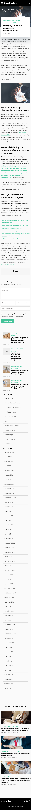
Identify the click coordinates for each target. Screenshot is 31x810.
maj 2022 (7, 656)
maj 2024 (7, 566)
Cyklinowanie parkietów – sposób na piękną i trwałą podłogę (19, 372)
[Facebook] (21, 801)
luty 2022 (7, 670)
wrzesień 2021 (9, 684)
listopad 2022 (9, 629)
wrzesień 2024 (9, 552)
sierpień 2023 (9, 597)
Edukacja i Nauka (10, 412)
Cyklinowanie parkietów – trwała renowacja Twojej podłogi (19, 386)
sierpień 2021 (8, 688)
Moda (6, 421)
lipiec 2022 (8, 647)
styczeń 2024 (9, 584)
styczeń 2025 (9, 538)
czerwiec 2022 (9, 652)
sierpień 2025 (9, 507)
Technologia (8, 435)
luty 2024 (7, 579)
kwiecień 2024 (9, 570)
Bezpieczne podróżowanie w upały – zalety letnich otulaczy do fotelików (15, 729)
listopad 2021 (8, 679)
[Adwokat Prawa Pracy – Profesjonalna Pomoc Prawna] (16, 742)
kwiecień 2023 (9, 611)
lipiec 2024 (8, 557)
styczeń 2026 (9, 484)
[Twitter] (24, 801)
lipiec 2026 (8, 457)
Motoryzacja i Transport (12, 425)
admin (4, 732)
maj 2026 (7, 466)
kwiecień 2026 (9, 470)
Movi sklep (10, 3)
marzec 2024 (9, 575)
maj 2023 (7, 606)
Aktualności (8, 20)
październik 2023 (10, 593)
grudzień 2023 (9, 588)
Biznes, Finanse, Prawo (12, 403)
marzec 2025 (8, 529)
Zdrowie (7, 444)
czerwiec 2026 (9, 461)
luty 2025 (7, 534)
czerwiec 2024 (9, 561)
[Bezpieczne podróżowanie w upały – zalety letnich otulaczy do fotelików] (16, 717)
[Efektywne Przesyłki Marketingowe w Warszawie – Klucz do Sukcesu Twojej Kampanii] (16, 767)
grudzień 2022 (9, 625)
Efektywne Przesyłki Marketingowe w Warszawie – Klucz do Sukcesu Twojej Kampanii (16, 780)
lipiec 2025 (8, 511)
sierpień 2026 (9, 452)
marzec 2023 (9, 615)
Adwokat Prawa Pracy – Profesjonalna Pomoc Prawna (15, 754)
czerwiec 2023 (9, 602)
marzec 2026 (8, 475)
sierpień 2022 (9, 643)
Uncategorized (9, 439)
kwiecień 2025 (9, 525)
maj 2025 (7, 520)
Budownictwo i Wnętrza (12, 407)
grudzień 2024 (9, 543)
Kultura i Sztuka (10, 416)
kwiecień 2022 (9, 661)
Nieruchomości (9, 430)
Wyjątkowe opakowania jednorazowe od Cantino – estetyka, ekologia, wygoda (19, 339)
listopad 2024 (9, 547)
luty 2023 (7, 620)
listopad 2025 (9, 493)
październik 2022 (10, 634)
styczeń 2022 (9, 674)
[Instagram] (29, 801)
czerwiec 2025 (9, 516)
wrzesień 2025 (9, 502)
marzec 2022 (9, 665)
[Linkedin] (27, 801)
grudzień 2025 (9, 488)
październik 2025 (10, 498)
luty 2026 (7, 479)
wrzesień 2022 (9, 638)
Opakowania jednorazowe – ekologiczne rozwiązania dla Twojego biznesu (17, 356)
